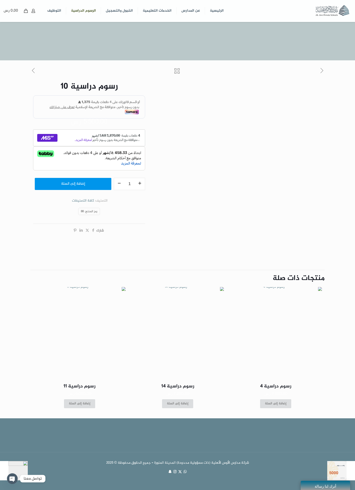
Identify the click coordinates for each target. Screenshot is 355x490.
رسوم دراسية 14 (177, 386)
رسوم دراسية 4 (275, 386)
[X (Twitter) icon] (180, 472)
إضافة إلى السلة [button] (275, 403)
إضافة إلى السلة (73, 184)
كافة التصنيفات (83, 201)
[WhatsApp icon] (185, 472)
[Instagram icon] (175, 472)
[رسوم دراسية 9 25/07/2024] (341, 470)
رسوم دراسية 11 (79, 386)
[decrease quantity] (119, 184)
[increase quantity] (139, 184)
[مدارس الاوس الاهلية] (332, 11)
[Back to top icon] (332, 480)
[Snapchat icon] (170, 472)
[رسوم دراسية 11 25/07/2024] (14, 470)
